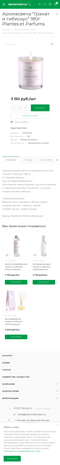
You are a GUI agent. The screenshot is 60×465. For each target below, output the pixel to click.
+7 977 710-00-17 (22, 408)
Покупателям (10, 391)
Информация (10, 398)
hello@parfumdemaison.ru (32, 414)
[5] (15, 44)
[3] (11, 44)
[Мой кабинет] (50, 4)
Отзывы (29, 160)
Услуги (6, 370)
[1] (6, 44)
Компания (8, 384)
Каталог (7, 355)
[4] (13, 44)
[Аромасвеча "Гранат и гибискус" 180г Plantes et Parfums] (30, 71)
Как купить (46, 160)
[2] (8, 44)
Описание (11, 160)
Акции (6, 363)
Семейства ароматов (15, 377)
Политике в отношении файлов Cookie (22, 451)
